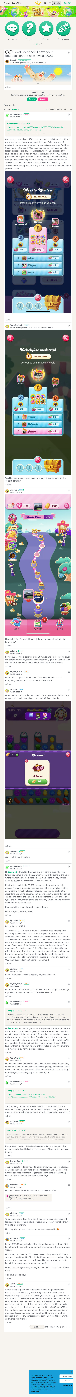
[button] (7, 61)
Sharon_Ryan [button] (15, 1161)
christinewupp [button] (16, 114)
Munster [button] (13, 490)
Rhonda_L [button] (14, 1238)
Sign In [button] (32, 99)
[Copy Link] (45, 63)
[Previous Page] (61, 109)
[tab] (37, 44)
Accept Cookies (67, 1376)
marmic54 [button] (14, 1185)
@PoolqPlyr (13, 1028)
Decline (67, 1381)
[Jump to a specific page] (70, 109)
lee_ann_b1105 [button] (16, 672)
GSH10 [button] (12, 1284)
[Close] (71, 1372)
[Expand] (38, 83)
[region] (51, 1382)
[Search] (50, 3)
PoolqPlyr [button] (11, 1011)
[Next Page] (67, 109)
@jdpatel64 (13, 872)
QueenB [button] (13, 60)
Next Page (37, 1327)
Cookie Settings (67, 1385)
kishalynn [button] (14, 851)
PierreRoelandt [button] (13, 123)
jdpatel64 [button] (14, 920)
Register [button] (43, 99)
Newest (14, 109)
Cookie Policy (35, 1391)
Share (8, 87)
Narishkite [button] (11, 1130)
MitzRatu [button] (13, 689)
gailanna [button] (13, 651)
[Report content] (69, 52)
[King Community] (38, 3)
